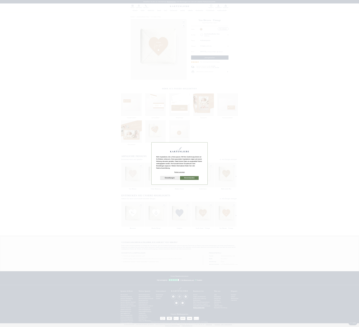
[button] (179, 172)
